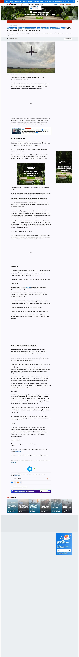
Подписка (68, 4)
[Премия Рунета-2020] (24, 4)
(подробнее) (18, 451)
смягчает (28, 287)
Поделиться (68, 38)
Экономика (36, 1)
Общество (30, 1)
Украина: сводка (31, 21)
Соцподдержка (58, 1)
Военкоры (25, 21)
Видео (11, 1)
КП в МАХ (36, 21)
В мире (41, 1)
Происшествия (57, 21)
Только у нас (19, 21)
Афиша (62, 21)
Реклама (62, 4)
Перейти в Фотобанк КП (22, 73)
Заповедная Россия (50, 21)
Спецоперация (17, 1)
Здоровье (51, 1)
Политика (24, 1)
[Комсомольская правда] (13, 4)
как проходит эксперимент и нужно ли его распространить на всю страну (35, 131)
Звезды (46, 1)
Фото (7, 1)
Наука (64, 1)
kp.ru (49, 478)
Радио (56, 4)
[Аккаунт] (77, 1)
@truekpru (17, 475)
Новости (14, 21)
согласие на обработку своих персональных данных (62, 553)
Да (30, 8)
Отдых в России (42, 21)
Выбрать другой (35, 8)
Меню (2, 1)
